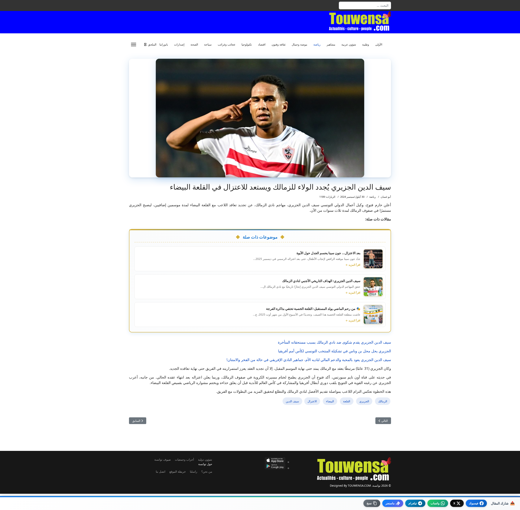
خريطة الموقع (177, 471)
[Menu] (133, 44)
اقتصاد (261, 44)
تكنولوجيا (247, 44)
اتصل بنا (160, 471)
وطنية (365, 44)
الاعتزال (312, 401)
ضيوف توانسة (162, 459)
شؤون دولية (205, 459)
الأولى (378, 44)
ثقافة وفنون (279, 44)
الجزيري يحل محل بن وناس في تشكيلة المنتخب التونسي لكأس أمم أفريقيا (334, 350)
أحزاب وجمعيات (184, 459)
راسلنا (193, 471)
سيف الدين (292, 401)
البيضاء (330, 401)
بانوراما (163, 44)
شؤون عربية (348, 44)
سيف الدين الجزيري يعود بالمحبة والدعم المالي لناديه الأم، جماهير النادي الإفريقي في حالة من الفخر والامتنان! (308, 359)
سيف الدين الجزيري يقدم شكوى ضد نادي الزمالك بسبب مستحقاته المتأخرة (334, 342)
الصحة (194, 44)
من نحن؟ (206, 471)
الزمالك (382, 401)
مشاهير (331, 44)
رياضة (317, 44)
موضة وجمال (299, 44)
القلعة (346, 401)
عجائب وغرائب (226, 44)
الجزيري (364, 401)
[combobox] (365, 5)
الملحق (152, 44)
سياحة (208, 44)
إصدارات (179, 44)
